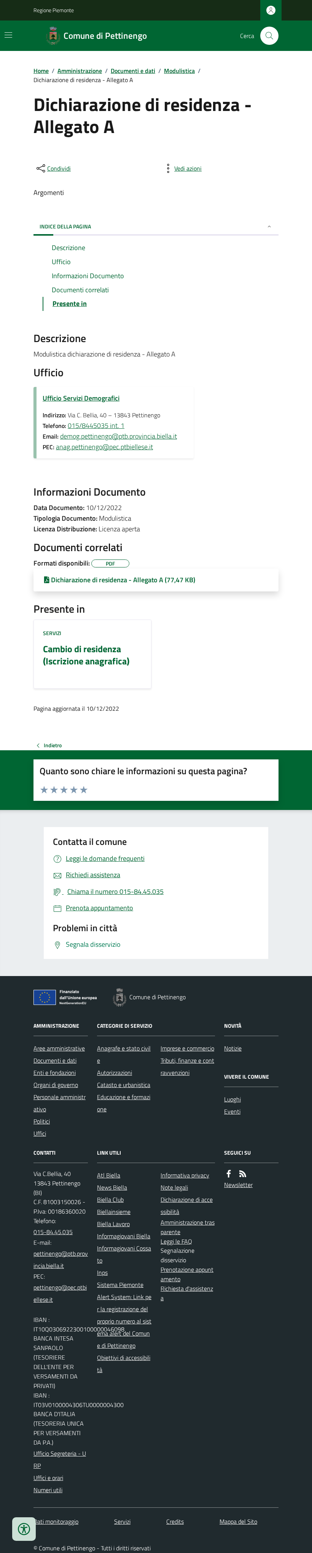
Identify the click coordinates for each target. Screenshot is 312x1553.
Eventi (232, 1111)
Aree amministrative (59, 1048)
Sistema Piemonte (120, 1284)
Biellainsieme (114, 1211)
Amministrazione (79, 70)
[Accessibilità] (24, 1529)
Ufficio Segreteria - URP (59, 1459)
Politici (41, 1121)
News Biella (112, 1187)
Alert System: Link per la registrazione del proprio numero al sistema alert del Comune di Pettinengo (124, 1321)
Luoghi (232, 1099)
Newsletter (238, 1184)
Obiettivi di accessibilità (123, 1363)
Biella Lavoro (113, 1223)
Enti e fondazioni (54, 1072)
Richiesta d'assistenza (187, 1293)
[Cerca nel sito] (266, 36)
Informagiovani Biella (123, 1236)
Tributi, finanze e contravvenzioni (187, 1066)
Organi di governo (55, 1084)
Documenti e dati (133, 70)
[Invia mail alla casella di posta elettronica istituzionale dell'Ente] (60, 1259)
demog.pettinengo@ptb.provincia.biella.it (118, 436)
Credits (175, 1521)
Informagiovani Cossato (124, 1254)
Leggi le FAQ (176, 1241)
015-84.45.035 (53, 1231)
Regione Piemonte (53, 10)
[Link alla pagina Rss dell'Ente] (242, 1174)
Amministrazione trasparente (188, 1227)
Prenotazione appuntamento (187, 1274)
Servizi (52, 633)
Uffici (39, 1133)
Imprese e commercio (187, 1048)
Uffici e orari (48, 1477)
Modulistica (179, 70)
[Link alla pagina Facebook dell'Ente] (228, 1174)
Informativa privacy (185, 1175)
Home (41, 70)
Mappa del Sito (238, 1521)
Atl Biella (108, 1175)
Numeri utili (47, 1489)
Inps (102, 1272)
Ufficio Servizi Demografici (81, 398)
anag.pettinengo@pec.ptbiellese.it (104, 447)
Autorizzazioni (114, 1072)
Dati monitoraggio (55, 1521)
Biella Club (110, 1199)
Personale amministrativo (59, 1103)
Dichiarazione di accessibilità (187, 1205)
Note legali (174, 1187)
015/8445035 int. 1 (96, 425)
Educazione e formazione (123, 1103)
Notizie (233, 1048)
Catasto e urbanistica (123, 1084)
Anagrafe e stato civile (124, 1054)
